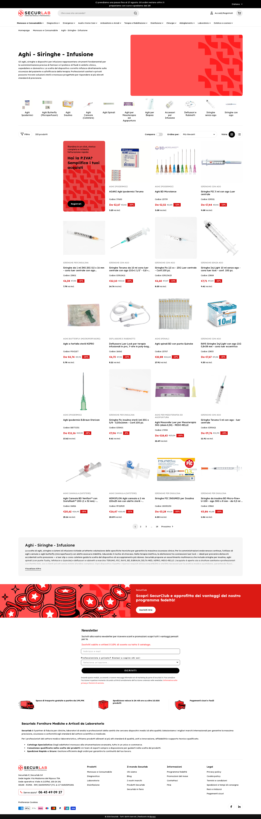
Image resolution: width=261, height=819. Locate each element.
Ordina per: (173, 134)
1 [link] (135, 526)
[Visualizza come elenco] (239, 134)
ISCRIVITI (130, 670)
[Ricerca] (135, 13)
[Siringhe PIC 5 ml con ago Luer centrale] (222, 162)
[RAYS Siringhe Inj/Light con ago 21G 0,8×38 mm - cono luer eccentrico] (222, 314)
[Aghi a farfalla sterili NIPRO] (84, 314)
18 (157, 526)
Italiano (236, 4)
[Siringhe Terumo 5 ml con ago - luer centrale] (222, 390)
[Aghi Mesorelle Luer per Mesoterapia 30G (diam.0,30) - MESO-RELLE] (176, 390)
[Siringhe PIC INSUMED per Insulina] (176, 469)
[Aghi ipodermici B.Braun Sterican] (84, 390)
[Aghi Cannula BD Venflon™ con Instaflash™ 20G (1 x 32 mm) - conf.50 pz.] (84, 469)
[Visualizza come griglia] (232, 134)
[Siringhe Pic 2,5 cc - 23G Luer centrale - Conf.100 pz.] (176, 238)
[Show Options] (177, 662)
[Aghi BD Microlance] (176, 162)
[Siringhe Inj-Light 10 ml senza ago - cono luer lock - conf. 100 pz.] (222, 238)
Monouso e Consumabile (45, 30)
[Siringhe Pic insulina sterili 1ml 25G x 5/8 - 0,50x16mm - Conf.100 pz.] (130, 390)
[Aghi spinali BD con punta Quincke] (176, 314)
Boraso (153, 817)
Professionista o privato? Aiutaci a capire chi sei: (111, 658)
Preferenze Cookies (28, 802)
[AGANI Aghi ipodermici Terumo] (130, 162)
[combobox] (129, 662)
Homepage (24, 30)
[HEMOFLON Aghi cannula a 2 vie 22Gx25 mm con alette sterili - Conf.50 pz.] (130, 469)
